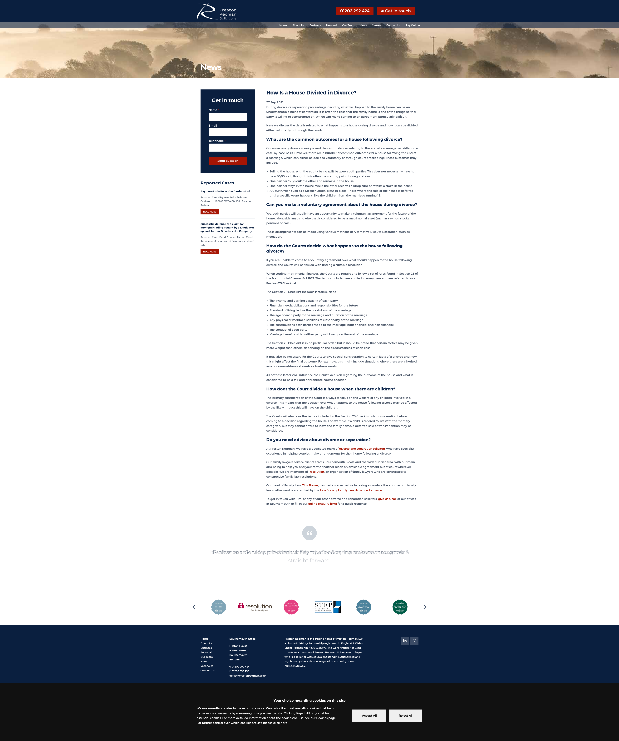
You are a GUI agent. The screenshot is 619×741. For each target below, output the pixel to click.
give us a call (387, 499)
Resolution (316, 472)
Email (213, 125)
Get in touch (398, 11)
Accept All (369, 715)
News (363, 25)
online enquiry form (322, 504)
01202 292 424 (355, 11)
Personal (331, 25)
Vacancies (207, 666)
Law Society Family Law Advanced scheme (351, 490)
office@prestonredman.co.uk (247, 675)
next (423, 607)
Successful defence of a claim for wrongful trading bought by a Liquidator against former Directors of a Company (227, 227)
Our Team (348, 25)
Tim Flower (310, 485)
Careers (376, 25)
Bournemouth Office (242, 638)
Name (213, 110)
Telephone (216, 141)
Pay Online (413, 25)
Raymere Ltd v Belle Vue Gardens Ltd (225, 191)
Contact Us (393, 25)
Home (283, 25)
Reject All (406, 715)
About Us (298, 25)
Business (315, 25)
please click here (275, 723)
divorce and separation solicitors (362, 449)
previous (195, 607)
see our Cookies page (320, 718)
